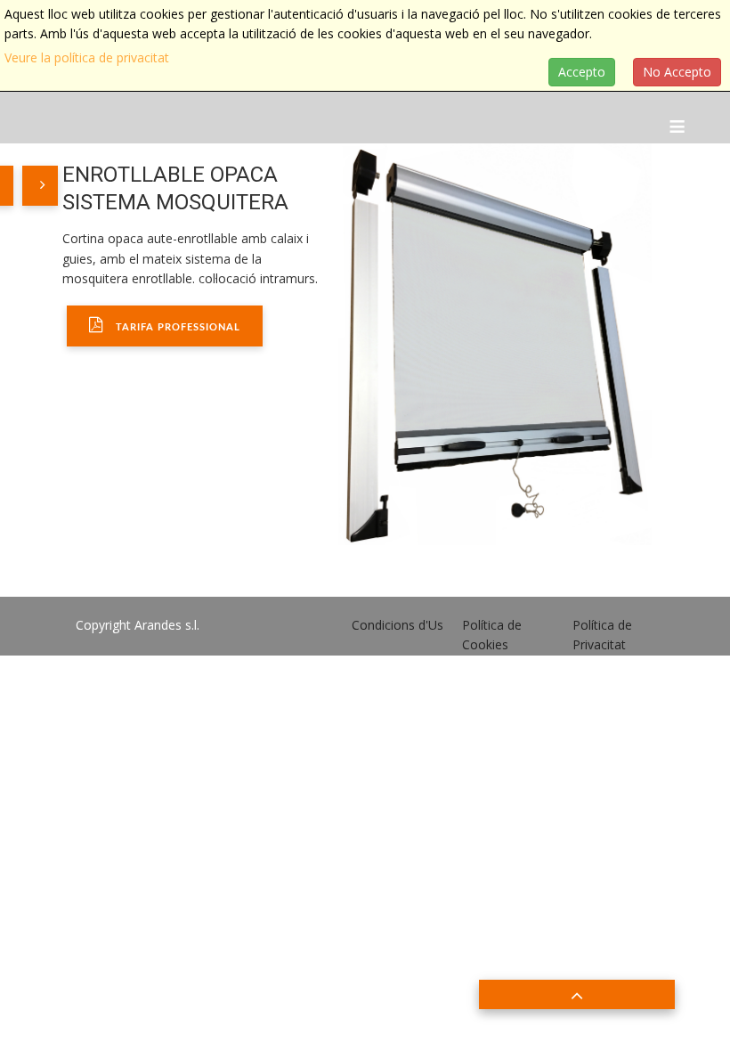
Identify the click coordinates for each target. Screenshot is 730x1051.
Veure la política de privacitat (86, 57)
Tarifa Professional (176, 327)
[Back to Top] (577, 994)
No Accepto (677, 71)
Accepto (581, 71)
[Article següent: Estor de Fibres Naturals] (40, 186)
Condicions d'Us (397, 624)
